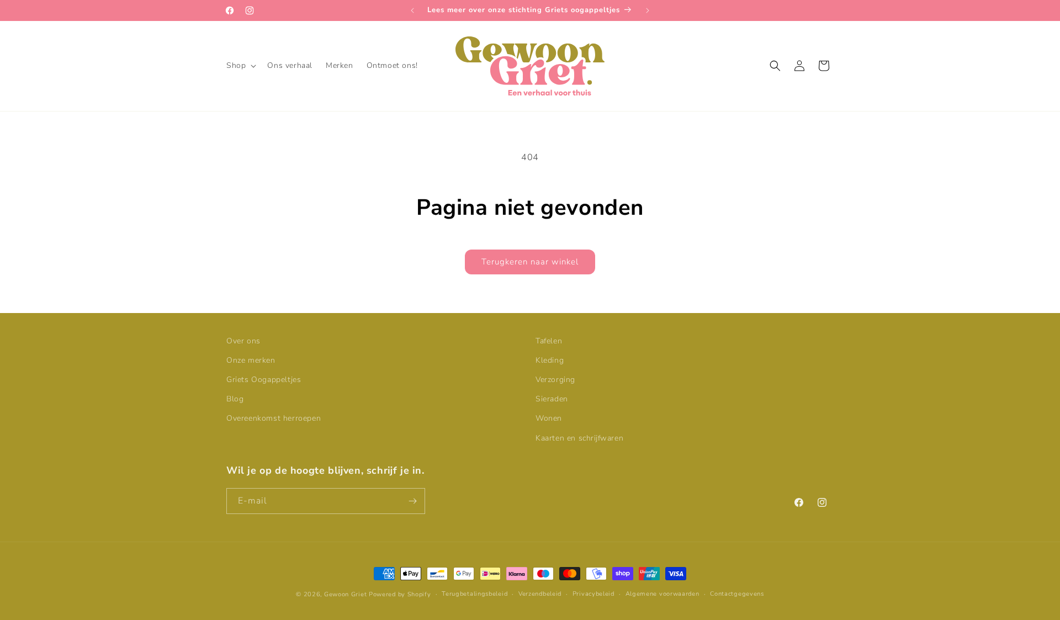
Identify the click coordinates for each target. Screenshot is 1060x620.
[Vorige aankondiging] (412, 10)
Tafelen (549, 341)
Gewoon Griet (345, 594)
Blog (234, 399)
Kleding (550, 360)
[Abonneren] (412, 501)
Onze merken (250, 360)
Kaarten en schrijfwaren (579, 438)
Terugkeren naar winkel (530, 261)
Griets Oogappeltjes (263, 379)
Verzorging (555, 379)
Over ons (243, 341)
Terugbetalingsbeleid (474, 594)
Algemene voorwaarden (662, 594)
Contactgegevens (737, 594)
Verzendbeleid (539, 594)
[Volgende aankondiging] (647, 10)
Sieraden (552, 399)
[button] (240, 65)
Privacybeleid (593, 594)
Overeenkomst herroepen (273, 419)
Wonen (549, 419)
